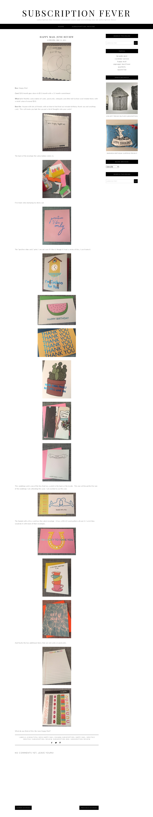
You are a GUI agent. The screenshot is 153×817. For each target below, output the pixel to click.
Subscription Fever (76, 13)
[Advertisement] (118, 199)
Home (61, 26)
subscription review (80, 739)
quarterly (122, 67)
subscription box (61, 739)
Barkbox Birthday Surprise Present (122, 153)
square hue (122, 70)
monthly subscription (34, 739)
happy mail (81, 737)
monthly (91, 737)
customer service (122, 59)
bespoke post (122, 56)
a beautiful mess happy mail (40, 737)
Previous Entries (89, 808)
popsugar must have (122, 64)
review (49, 739)
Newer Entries (23, 808)
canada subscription (65, 737)
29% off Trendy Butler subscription (122, 116)
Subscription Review (83, 26)
